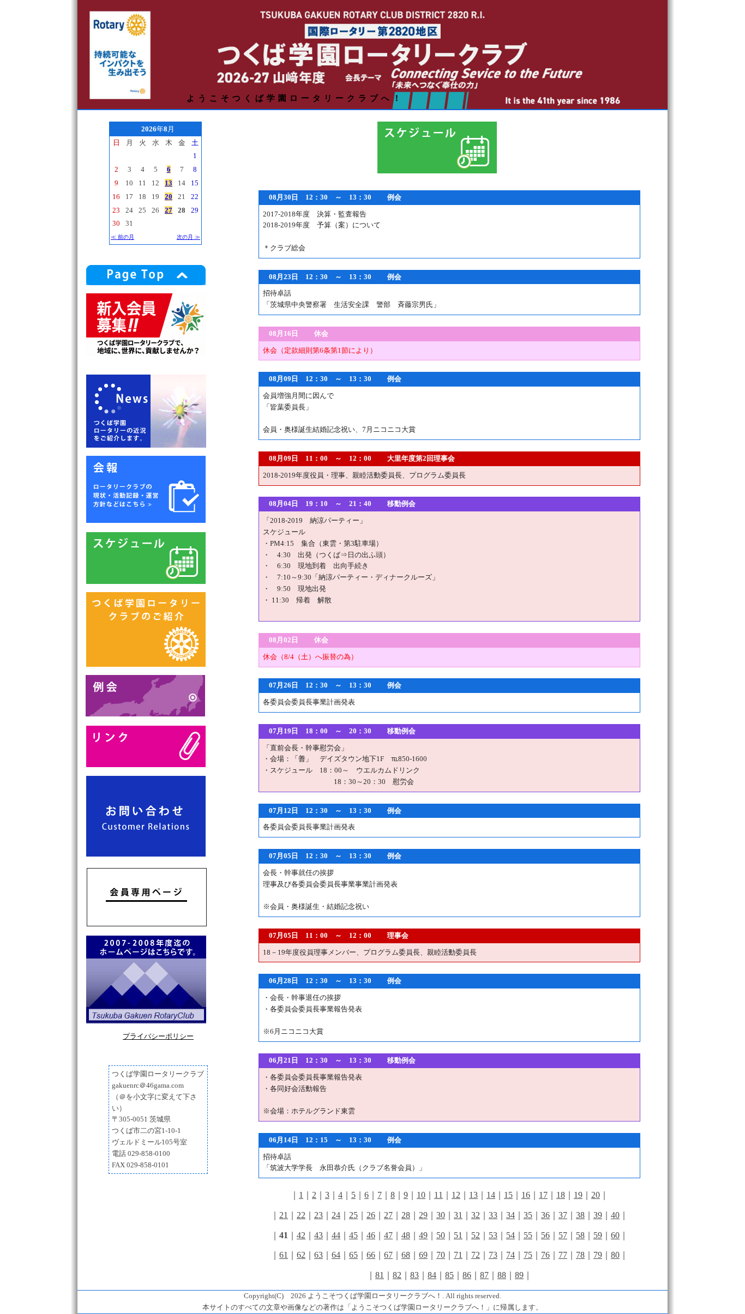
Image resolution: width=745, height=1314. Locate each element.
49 (423, 1235)
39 (597, 1215)
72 (475, 1254)
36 (545, 1215)
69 (423, 1254)
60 (615, 1235)
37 (562, 1215)
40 (615, 1215)
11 (438, 1195)
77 (562, 1254)
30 (440, 1215)
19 (578, 1195)
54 (510, 1235)
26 (371, 1215)
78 (580, 1254)
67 (388, 1254)
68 (405, 1254)
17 (543, 1195)
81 (379, 1275)
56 (545, 1235)
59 (597, 1235)
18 (560, 1195)
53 (493, 1235)
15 (508, 1195)
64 (336, 1254)
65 (353, 1254)
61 (283, 1254)
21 (283, 1215)
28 (405, 1215)
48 (405, 1235)
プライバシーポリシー (158, 1036)
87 (484, 1275)
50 (440, 1235)
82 (397, 1275)
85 (449, 1275)
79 (597, 1254)
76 (545, 1254)
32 (475, 1215)
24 (336, 1215)
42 (301, 1235)
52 (475, 1235)
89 (519, 1275)
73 (493, 1254)
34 (510, 1215)
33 (493, 1215)
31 (458, 1215)
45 (353, 1235)
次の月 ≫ (188, 237)
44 (336, 1235)
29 (423, 1215)
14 (490, 1195)
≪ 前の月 (122, 237)
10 (421, 1195)
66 (371, 1254)
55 (528, 1235)
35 (528, 1215)
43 (318, 1235)
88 (501, 1275)
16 (525, 1195)
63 (318, 1254)
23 (318, 1215)
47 (388, 1235)
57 (562, 1235)
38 (580, 1215)
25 (353, 1215)
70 (440, 1254)
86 (466, 1275)
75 (528, 1254)
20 (595, 1195)
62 (301, 1254)
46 (371, 1235)
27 (388, 1215)
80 (615, 1254)
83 (414, 1275)
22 (301, 1215)
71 (458, 1254)
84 (432, 1275)
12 (456, 1195)
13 (473, 1195)
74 (510, 1254)
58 (580, 1235)
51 (458, 1235)
